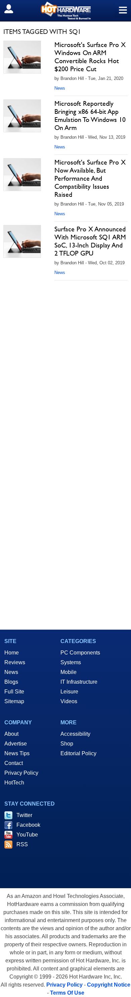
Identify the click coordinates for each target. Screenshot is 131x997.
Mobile (68, 672)
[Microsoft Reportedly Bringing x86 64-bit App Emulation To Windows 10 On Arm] (22, 116)
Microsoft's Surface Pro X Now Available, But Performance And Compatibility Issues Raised (90, 178)
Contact (13, 763)
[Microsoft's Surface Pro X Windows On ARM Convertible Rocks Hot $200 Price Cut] (22, 57)
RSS (22, 844)
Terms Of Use (67, 993)
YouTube (27, 834)
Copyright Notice (108, 985)
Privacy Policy (21, 773)
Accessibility (75, 734)
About (11, 734)
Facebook (28, 825)
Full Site (14, 691)
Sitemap (14, 701)
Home (11, 652)
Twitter (24, 815)
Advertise (15, 743)
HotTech (14, 782)
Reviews (14, 662)
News (59, 88)
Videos (68, 701)
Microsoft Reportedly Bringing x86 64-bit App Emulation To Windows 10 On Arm (90, 115)
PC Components (80, 652)
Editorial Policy (78, 753)
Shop (66, 743)
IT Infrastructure (78, 682)
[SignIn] (13, 8)
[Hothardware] (65, 10)
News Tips (17, 753)
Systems (70, 662)
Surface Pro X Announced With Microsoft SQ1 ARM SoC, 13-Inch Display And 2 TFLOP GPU (90, 241)
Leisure (69, 691)
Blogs (11, 682)
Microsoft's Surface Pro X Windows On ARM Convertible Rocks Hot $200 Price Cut (90, 57)
